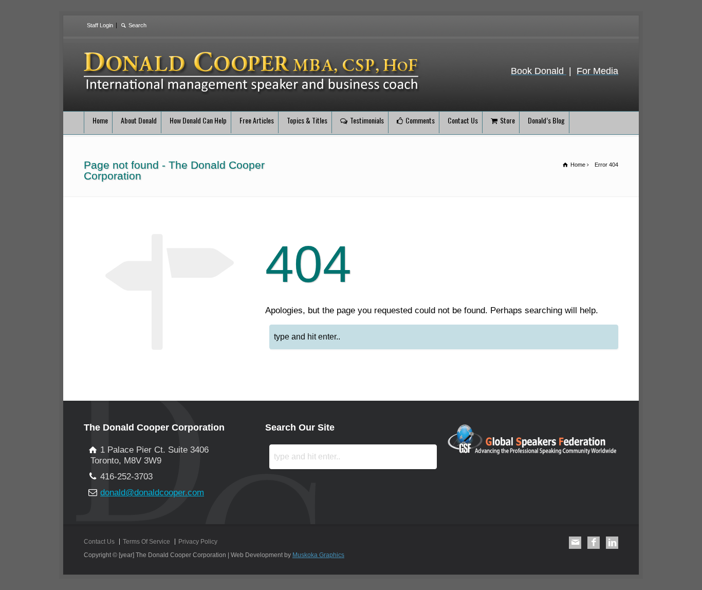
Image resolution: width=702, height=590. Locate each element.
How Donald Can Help (198, 120)
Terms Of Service (146, 541)
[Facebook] (593, 543)
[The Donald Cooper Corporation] (253, 93)
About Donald (139, 120)
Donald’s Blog (546, 120)
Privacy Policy (197, 541)
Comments (420, 120)
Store (507, 120)
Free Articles (256, 120)
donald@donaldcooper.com (152, 492)
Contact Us (463, 120)
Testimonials (367, 120)
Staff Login (100, 25)
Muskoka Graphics (318, 555)
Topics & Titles (307, 120)
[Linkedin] (612, 543)
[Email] (575, 543)
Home (100, 120)
